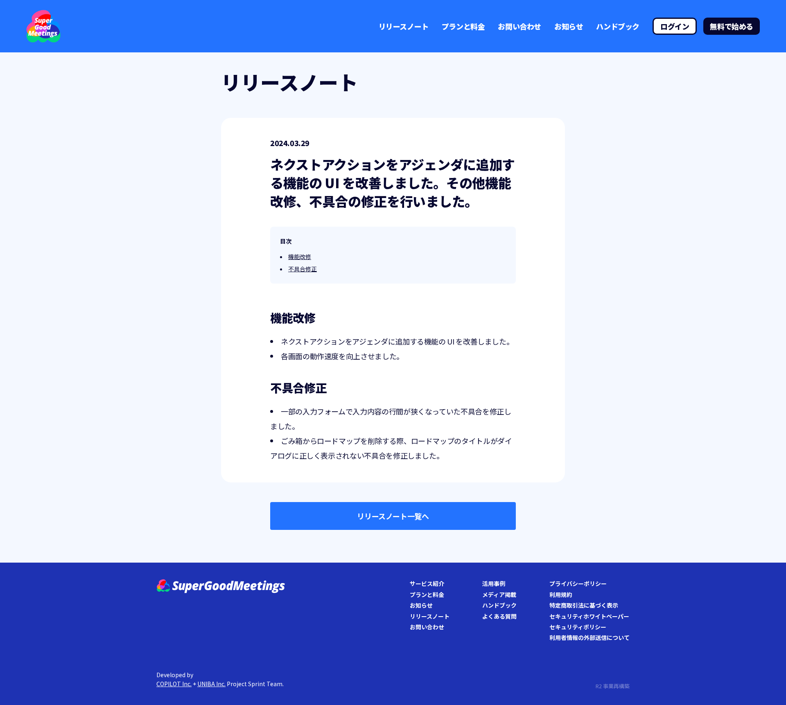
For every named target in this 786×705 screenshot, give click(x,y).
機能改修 (299, 256)
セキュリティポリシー (577, 627)
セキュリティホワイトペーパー (589, 616)
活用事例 (493, 583)
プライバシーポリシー (578, 583)
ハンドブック (617, 26)
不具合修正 (302, 269)
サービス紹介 (427, 583)
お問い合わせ (519, 26)
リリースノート (404, 26)
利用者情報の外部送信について (589, 637)
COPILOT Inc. (174, 684)
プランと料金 (463, 26)
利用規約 (560, 594)
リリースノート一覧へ (393, 516)
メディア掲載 (499, 594)
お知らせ (568, 26)
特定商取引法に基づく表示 (583, 605)
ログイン (674, 26)
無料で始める (731, 26)
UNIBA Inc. (211, 684)
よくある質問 (499, 616)
